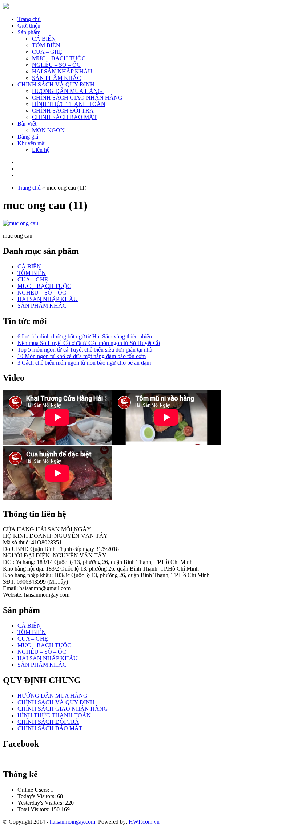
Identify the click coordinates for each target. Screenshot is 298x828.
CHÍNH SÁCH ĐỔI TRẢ (63, 110)
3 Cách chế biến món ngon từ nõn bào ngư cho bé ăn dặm (84, 363)
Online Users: (34, 790)
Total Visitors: (34, 809)
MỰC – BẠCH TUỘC (59, 58)
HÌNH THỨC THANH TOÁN (68, 104)
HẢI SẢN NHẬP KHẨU (62, 71)
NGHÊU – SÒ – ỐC (56, 65)
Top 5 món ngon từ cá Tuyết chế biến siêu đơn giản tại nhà (84, 349)
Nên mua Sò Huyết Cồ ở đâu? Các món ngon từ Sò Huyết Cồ (88, 343)
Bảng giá (27, 137)
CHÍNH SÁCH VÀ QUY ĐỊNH (55, 84)
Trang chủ (29, 19)
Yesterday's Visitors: (41, 803)
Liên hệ (40, 150)
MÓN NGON (48, 130)
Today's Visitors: (37, 796)
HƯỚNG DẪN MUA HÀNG (68, 91)
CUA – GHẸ (47, 52)
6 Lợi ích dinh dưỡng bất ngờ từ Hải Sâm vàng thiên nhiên (84, 336)
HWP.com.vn (144, 822)
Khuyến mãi (31, 143)
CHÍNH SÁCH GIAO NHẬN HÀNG (77, 97)
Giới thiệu (28, 26)
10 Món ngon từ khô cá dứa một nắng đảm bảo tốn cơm (81, 356)
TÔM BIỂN (46, 45)
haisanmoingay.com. (73, 822)
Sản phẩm (28, 32)
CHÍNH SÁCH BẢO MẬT (64, 117)
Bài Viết (26, 124)
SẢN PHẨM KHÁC (56, 78)
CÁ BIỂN (44, 39)
